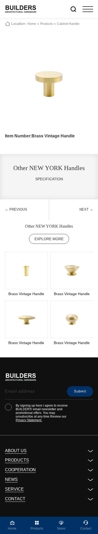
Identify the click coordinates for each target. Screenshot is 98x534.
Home (31, 24)
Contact (15, 499)
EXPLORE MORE (49, 239)
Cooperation (20, 470)
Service (14, 489)
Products (46, 24)
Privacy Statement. (29, 420)
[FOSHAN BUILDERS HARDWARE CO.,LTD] (20, 9)
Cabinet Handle (68, 24)
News (11, 479)
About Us (16, 450)
